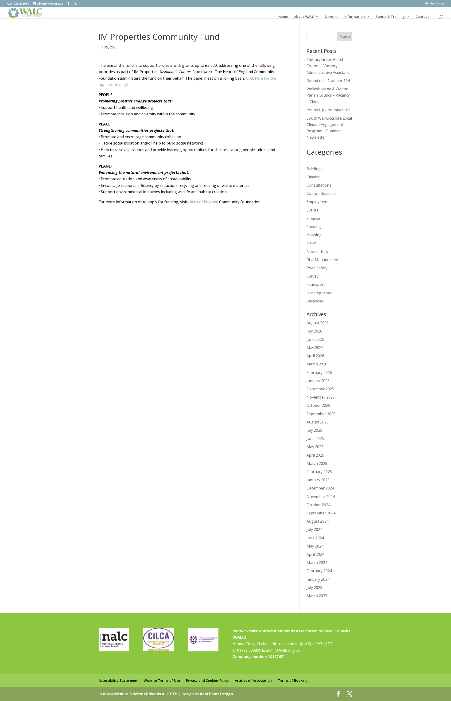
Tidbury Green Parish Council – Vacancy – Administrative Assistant (328, 66)
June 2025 (315, 438)
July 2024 (314, 529)
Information (354, 16)
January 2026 (318, 380)
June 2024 (315, 537)
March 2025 (317, 463)
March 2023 (317, 595)
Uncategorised (319, 292)
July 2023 (314, 587)
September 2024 (321, 513)
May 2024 (315, 546)
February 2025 (319, 471)
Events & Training (390, 16)
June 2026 (315, 339)
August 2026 (318, 322)
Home (283, 16)
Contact (422, 16)
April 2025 (315, 455)
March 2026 (317, 364)
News (329, 16)
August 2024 (318, 521)
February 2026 (319, 372)
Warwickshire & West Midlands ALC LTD (140, 694)
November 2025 (321, 397)
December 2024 (320, 488)
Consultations (319, 185)
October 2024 (318, 504)
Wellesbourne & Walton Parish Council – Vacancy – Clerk (328, 95)
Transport (316, 284)
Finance (313, 218)
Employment (318, 201)
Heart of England (203, 201)
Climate (313, 177)
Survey (313, 276)
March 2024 (317, 562)
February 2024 (319, 570)
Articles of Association (253, 680)
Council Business (321, 193)
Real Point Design (216, 694)
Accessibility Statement (118, 680)
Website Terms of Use (162, 680)
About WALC (304, 16)
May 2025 (315, 446)
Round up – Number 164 (328, 80)
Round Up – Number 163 (328, 110)
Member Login (434, 3)
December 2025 (320, 389)
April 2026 (315, 355)
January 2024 (318, 579)
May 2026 (315, 347)
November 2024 (321, 496)
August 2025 (318, 422)
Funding (314, 226)
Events (312, 210)
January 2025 (318, 479)
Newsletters (317, 251)
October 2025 (318, 405)
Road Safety (317, 267)
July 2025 (314, 430)
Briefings (315, 168)
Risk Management (322, 259)
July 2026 (314, 331)
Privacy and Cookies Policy (207, 680)
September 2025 (321, 413)
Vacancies (315, 301)
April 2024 (315, 554)
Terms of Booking (292, 680)
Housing (314, 234)
